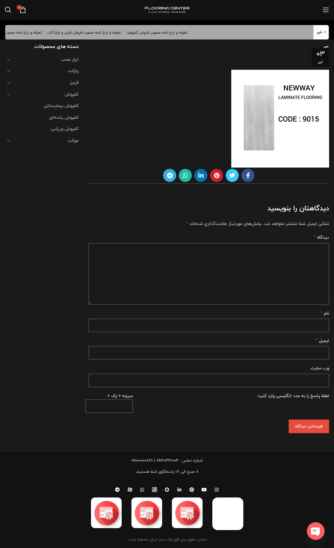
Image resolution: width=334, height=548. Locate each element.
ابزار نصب (70, 59)
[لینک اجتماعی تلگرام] (169, 175)
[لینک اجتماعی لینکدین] (200, 175)
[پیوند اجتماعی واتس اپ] (185, 175)
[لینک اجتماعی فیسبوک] (247, 175)
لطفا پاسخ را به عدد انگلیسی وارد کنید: (293, 395)
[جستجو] (8, 9)
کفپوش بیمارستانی (61, 106)
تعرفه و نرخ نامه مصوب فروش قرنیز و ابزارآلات (87, 32)
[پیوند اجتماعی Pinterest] (216, 175)
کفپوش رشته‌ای (64, 117)
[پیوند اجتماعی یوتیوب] (204, 490)
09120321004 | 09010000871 (154, 460)
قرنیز (74, 82)
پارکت (73, 71)
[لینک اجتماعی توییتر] (232, 175)
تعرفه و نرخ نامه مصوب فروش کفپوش (159, 32)
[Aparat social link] (130, 490)
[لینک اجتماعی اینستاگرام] (216, 490)
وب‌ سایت (320, 368)
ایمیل (322, 340)
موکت (73, 140)
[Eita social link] (154, 490)
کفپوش (72, 94)
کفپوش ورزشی (65, 129)
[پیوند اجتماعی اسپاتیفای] (167, 490)
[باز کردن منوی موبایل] (325, 9)
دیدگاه (321, 237)
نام (324, 313)
